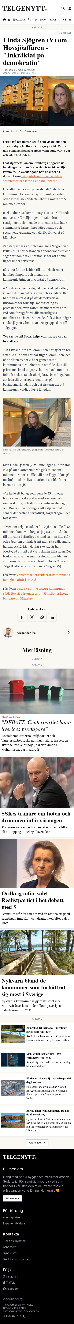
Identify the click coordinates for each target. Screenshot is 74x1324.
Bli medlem (12, 1198)
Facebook (12, 1288)
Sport (44, 19)
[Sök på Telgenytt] (63, 8)
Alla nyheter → (37, 1142)
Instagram (11, 1276)
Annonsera (10, 1247)
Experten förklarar (14, 1223)
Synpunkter (10, 1253)
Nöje (53, 19)
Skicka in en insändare (17, 1259)
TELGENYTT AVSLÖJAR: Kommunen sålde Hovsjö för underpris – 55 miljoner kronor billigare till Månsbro (36, 593)
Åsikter (33, 19)
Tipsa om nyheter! (14, 1240)
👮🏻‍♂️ (19, 19)
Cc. (13, 131)
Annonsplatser (12, 1217)
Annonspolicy (13, 1299)
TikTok (10, 1282)
